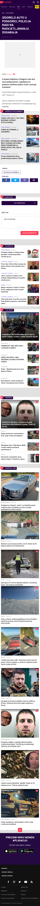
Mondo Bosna (7, 876)
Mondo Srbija (7, 872)
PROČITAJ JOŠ (10, 468)
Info (3, 13)
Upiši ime (5, 213)
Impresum (4, 891)
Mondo (4, 868)
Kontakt (24, 891)
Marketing (24, 887)
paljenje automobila (11, 172)
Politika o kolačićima (8, 895)
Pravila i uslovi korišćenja (30, 898)
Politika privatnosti (8, 898)
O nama (3, 887)
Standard (9, 74)
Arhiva (23, 895)
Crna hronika (9, 13)
